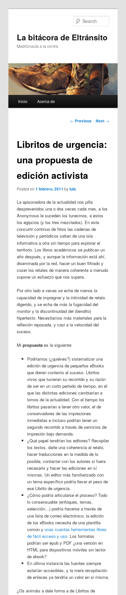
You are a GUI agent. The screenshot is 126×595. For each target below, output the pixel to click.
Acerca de (46, 101)
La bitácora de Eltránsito (62, 37)
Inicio (22, 101)
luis (72, 189)
